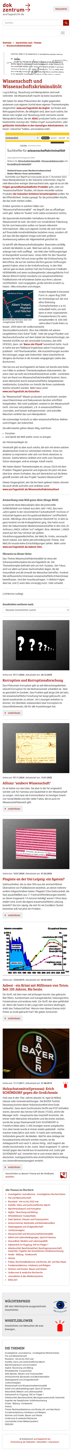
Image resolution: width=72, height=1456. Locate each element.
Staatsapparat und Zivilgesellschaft (25, 1226)
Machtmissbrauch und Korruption (24, 1208)
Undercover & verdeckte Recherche (25, 1272)
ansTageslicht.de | (42, 1439)
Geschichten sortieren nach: (18, 604)
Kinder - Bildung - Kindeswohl (22, 1254)
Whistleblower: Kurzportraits (22, 1216)
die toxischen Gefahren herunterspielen (35, 193)
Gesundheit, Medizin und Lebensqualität (28, 1241)
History (11, 1258)
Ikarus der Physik (33, 344)
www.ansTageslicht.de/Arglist (33, 108)
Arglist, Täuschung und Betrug (23, 1212)
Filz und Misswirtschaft (19, 1198)
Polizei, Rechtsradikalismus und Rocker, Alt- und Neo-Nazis (37, 1262)
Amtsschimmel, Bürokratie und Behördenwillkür (31, 1223)
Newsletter (61, 9)
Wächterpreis (17, 1301)
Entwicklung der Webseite (23, 1442)
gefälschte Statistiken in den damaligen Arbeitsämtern (33, 125)
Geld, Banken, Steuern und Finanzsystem (28, 1219)
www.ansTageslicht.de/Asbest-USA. (22, 546)
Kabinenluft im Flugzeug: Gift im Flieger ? (28, 1244)
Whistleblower (19, 1320)
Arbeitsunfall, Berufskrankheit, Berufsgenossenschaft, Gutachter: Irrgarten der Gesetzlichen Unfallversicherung (35, 1249)
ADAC (35, 118)
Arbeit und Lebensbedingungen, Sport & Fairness (32, 1237)
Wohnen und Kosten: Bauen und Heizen (27, 1269)
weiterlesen (14, 713)
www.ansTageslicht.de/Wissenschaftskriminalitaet (31, 489)
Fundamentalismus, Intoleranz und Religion (29, 1265)
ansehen (9, 1176)
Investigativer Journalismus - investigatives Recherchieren (37, 1194)
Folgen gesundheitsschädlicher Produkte (25, 186)
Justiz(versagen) (16, 1230)
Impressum (54, 1442)
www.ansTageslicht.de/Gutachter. (21, 391)
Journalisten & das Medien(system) (25, 1276)
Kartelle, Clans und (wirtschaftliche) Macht (29, 1205)
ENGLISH (12, 1280)
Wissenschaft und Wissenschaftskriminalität (30, 1234)
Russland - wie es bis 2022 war (23, 1201)
